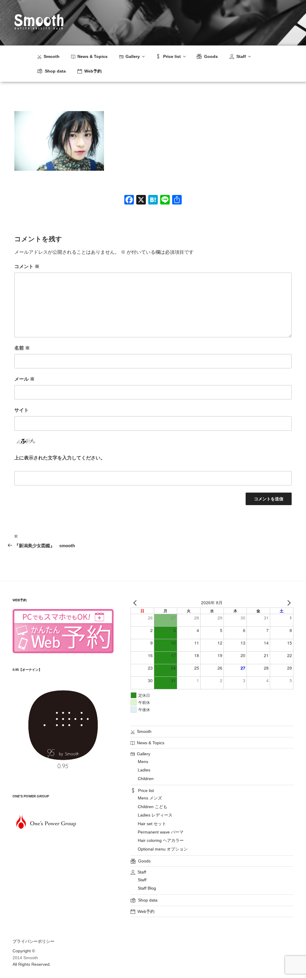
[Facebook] (129, 200)
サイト (21, 410)
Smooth (51, 56)
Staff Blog (147, 888)
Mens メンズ (150, 798)
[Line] (165, 200)
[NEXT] (287, 602)
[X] (141, 200)
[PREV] (136, 602)
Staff (142, 879)
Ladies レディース (155, 815)
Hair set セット (152, 823)
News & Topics (92, 56)
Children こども (152, 806)
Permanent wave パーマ (160, 832)
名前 (22, 347)
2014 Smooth (25, 957)
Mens (143, 761)
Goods (211, 56)
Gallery (133, 56)
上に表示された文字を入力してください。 (59, 457)
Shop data (55, 71)
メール (24, 379)
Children (146, 778)
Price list (172, 56)
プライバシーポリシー (33, 941)
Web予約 (93, 71)
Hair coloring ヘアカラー (161, 840)
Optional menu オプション (163, 849)
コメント (26, 266)
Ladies (144, 770)
